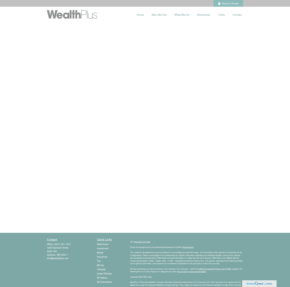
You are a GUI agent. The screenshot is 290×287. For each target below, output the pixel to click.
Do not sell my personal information (192, 271)
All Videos (102, 277)
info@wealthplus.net (57, 258)
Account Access (230, 3)
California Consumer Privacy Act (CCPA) (214, 268)
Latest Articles (104, 273)
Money (100, 265)
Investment (103, 248)
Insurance (102, 256)
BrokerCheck (188, 247)
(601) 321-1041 (62, 244)
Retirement (103, 244)
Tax (99, 261)
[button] (140, 14)
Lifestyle (101, 269)
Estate (100, 252)
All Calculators (104, 281)
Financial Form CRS (142, 241)
